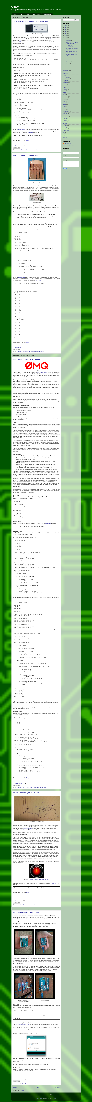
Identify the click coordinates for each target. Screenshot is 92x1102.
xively (64, 135)
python (26, 149)
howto (64, 90)
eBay (20, 40)
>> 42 (20, 14)
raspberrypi (31, 149)
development (66, 78)
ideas (64, 94)
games (64, 85)
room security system (42, 372)
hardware (65, 89)
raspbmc (65, 120)
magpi (64, 104)
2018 (66, 29)
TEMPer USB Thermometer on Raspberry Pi (31, 21)
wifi (64, 132)
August (67, 63)
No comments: (18, 783)
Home (37, 1087)
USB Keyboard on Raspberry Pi (26, 155)
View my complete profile (69, 145)
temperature (42, 149)
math (64, 106)
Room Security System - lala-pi (26, 793)
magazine (65, 102)
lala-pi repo (30, 132)
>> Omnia (26, 14)
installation (65, 96)
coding (64, 75)
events (64, 84)
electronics (65, 82)
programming (66, 111)
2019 (66, 27)
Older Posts (56, 1087)
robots (64, 121)
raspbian (36, 149)
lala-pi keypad (21, 277)
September (68, 61)
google (64, 87)
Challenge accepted (27, 828)
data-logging (66, 77)
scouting (65, 125)
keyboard (25, 351)
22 (50, 38)
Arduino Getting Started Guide (22, 1024)
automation (19, 351)
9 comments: (18, 145)
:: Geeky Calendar (35, 14)
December (68, 40)
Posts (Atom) (22, 1090)
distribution (65, 80)
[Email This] (14, 148)
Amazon (55, 38)
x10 (64, 133)
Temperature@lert (17, 41)
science (65, 123)
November (68, 58)
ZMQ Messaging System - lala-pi (26, 359)
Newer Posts (17, 1087)
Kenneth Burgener (39, 1098)
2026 (66, 25)
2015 (66, 35)
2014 (66, 37)
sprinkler (65, 128)
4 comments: (18, 347)
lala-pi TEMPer (21, 129)
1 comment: (18, 900)
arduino (18, 1083)
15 (47, 38)
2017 (66, 31)
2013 (66, 39)
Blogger (55, 1098)
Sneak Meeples (68, 143)
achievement (66, 70)
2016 (66, 33)
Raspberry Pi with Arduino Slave (26, 913)
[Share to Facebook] (18, 148)
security (41, 787)
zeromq (45, 787)
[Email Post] (24, 145)
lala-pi (27, 140)
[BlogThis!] (15, 148)
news (64, 108)
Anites (15, 6)
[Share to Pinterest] (19, 148)
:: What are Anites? (47, 14)
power (64, 109)
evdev (42, 211)
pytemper (22, 149)
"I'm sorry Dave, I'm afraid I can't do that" (39, 879)
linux (64, 101)
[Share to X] (16, 148)
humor (64, 92)
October (68, 60)
